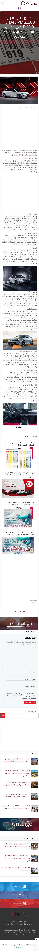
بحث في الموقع (33, 711)
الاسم (33, 672)
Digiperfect (19, 947)
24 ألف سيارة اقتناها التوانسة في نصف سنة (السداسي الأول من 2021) (19, 444)
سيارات (33, 602)
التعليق (33, 648)
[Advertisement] (19, 130)
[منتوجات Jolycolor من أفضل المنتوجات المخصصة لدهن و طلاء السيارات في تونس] (18, 522)
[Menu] (2, 3)
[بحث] (2, 715)
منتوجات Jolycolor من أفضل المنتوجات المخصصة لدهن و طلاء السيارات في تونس (20, 503)
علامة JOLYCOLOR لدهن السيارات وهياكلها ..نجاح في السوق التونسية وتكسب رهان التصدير (19, 533)
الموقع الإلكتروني (30, 686)
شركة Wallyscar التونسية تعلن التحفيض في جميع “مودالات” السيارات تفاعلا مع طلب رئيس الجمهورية (19, 475)
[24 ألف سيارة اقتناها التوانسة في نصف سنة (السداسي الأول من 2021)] (18, 463)
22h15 (20, 107)
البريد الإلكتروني (30, 679)
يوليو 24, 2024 (30, 107)
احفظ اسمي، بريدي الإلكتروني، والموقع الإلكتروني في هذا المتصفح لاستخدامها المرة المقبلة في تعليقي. (20, 696)
